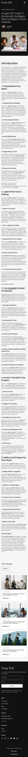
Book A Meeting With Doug (7, 284)
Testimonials (4, 708)
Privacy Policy (14, 751)
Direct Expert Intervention (7, 718)
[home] (6, 2)
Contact (3, 731)
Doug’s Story (4, 701)
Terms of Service (14, 754)
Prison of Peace (4, 703)
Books (2, 706)
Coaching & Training (5, 716)
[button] (24, 2)
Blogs (2, 728)
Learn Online (4, 721)
